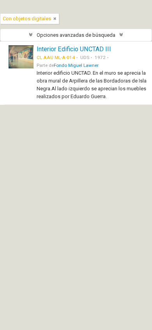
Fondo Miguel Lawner (76, 65)
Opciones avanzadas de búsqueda (76, 35)
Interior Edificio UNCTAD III (74, 49)
